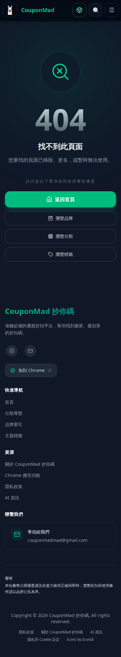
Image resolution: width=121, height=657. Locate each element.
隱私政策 (13, 486)
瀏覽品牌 (64, 218)
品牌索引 (13, 424)
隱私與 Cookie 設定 (43, 639)
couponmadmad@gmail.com (57, 540)
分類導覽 (13, 413)
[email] (30, 350)
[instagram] (11, 350)
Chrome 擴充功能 (22, 475)
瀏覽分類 (64, 236)
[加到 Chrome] (79, 10)
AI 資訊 (12, 498)
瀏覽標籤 (64, 254)
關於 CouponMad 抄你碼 (30, 464)
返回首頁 (65, 199)
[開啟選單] (112, 10)
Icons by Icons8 (80, 639)
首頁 (9, 402)
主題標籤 (13, 435)
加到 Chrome (31, 370)
